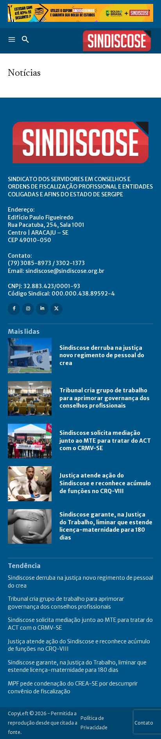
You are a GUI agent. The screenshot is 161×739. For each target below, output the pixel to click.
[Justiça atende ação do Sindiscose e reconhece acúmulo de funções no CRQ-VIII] (30, 483)
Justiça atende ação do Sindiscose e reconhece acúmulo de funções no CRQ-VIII (105, 483)
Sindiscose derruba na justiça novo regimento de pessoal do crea (101, 355)
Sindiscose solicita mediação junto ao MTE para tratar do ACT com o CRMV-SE (105, 440)
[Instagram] (28, 309)
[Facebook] (14, 309)
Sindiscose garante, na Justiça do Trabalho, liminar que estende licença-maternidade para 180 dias (105, 526)
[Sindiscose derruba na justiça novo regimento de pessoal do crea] (30, 355)
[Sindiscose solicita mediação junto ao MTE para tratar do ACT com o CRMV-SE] (30, 441)
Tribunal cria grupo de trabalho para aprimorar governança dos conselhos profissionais (104, 398)
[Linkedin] (42, 309)
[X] (56, 309)
